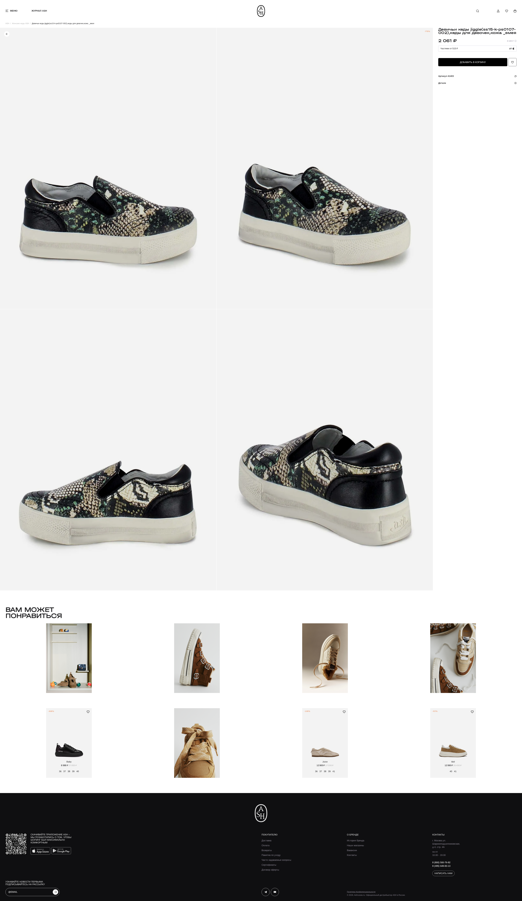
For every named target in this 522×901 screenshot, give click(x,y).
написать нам (443, 873)
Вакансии (352, 850)
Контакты (352, 855)
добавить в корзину (473, 62)
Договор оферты (270, 870)
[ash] (261, 11)
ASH (7, 23)
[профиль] (498, 11)
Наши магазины (355, 845)
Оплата (265, 845)
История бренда (355, 840)
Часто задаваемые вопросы (276, 860)
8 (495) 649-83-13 (441, 866)
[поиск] (477, 11)
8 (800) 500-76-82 (441, 862)
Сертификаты (269, 865)
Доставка (266, 840)
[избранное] (506, 11)
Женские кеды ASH (20, 23)
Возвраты (267, 850)
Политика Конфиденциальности (361, 892)
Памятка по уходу (271, 855)
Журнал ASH (39, 11)
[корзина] (515, 11)
